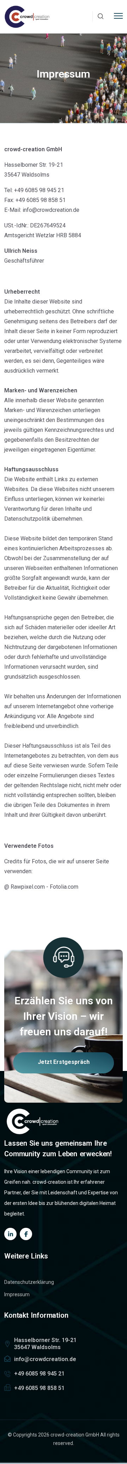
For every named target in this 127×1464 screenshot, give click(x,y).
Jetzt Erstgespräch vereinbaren (64, 1066)
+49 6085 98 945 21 (39, 1373)
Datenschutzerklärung (29, 1282)
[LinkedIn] (10, 1234)
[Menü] (118, 15)
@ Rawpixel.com (24, 886)
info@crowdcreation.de (45, 1359)
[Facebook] (26, 1234)
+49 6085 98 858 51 (39, 1388)
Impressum (17, 1294)
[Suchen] (100, 17)
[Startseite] (27, 16)
